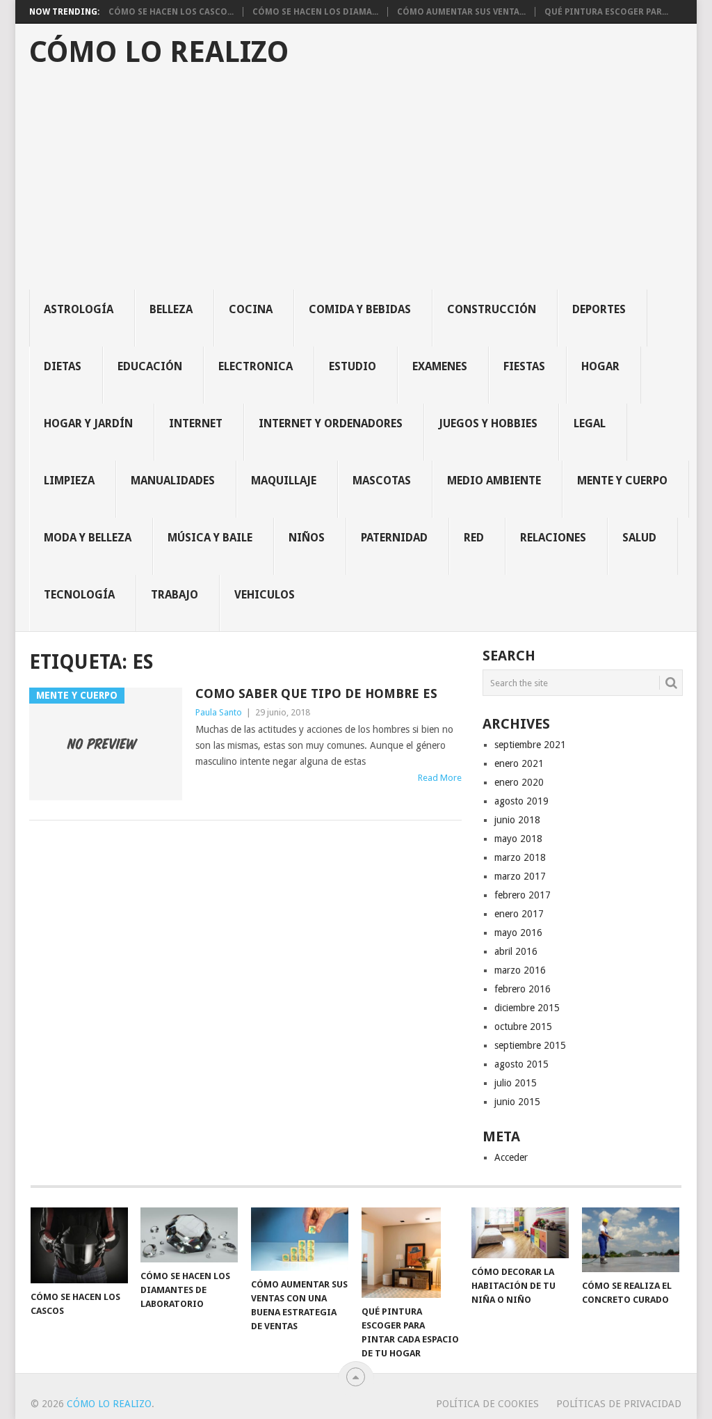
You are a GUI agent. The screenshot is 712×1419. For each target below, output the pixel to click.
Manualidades (173, 480)
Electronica (255, 366)
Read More (440, 777)
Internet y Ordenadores (331, 423)
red (474, 537)
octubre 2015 (523, 1026)
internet (195, 423)
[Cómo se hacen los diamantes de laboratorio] (189, 1234)
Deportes (599, 309)
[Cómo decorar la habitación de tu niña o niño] (520, 1232)
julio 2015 (515, 1082)
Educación (150, 366)
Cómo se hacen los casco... (171, 12)
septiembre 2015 (530, 1045)
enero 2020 (519, 782)
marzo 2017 (520, 876)
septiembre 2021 (530, 744)
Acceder (511, 1157)
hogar (600, 366)
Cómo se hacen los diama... (315, 12)
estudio (352, 366)
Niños (307, 537)
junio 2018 (517, 819)
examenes (439, 366)
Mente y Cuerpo (622, 480)
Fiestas (524, 366)
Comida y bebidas (360, 309)
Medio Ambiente (494, 480)
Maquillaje (283, 480)
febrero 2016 (522, 988)
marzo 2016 (520, 970)
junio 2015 (517, 1101)
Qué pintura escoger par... (606, 12)
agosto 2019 (521, 801)
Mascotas (382, 480)
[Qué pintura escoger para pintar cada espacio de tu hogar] (410, 1252)
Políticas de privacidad (618, 1403)
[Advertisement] (363, 185)
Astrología (78, 309)
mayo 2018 (518, 838)
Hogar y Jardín (88, 423)
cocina (251, 309)
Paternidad (394, 537)
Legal (590, 423)
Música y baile (210, 537)
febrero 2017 (522, 895)
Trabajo (174, 594)
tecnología (79, 594)
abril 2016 (515, 951)
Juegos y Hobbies (488, 423)
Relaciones (553, 537)
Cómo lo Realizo (159, 52)
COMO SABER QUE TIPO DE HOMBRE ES (316, 693)
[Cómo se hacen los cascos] (79, 1245)
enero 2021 (519, 763)
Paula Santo (218, 712)
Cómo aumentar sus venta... (461, 12)
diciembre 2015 (527, 1007)
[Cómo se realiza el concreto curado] (630, 1239)
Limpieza (69, 480)
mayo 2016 (518, 932)
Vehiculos (264, 594)
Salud (639, 537)
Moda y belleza (87, 537)
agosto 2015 (521, 1064)
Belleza (171, 309)
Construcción (491, 309)
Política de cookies (487, 1403)
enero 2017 (519, 913)
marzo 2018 (520, 857)
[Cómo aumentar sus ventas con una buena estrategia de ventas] (299, 1239)
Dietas (62, 366)
